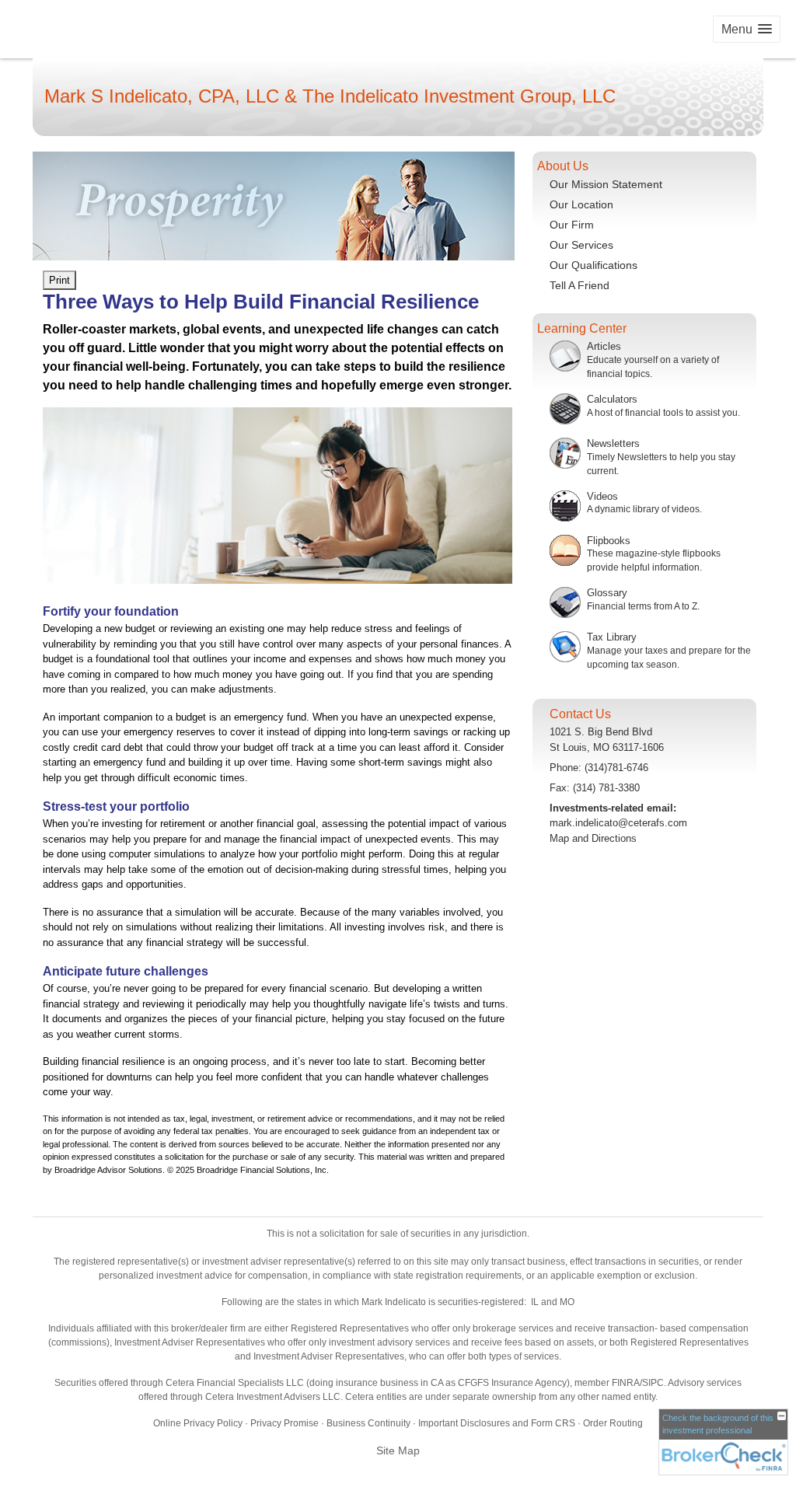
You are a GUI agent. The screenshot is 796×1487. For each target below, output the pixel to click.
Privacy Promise (284, 1423)
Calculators (612, 399)
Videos (602, 496)
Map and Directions (593, 838)
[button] (746, 29)
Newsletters (613, 443)
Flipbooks (608, 540)
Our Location (581, 204)
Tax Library (612, 637)
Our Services (581, 245)
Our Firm (572, 224)
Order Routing (613, 1423)
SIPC (653, 1382)
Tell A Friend (579, 285)
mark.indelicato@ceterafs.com (618, 823)
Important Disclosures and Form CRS (496, 1423)
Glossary (607, 593)
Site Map (398, 1450)
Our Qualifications (593, 265)
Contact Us (580, 714)
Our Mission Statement (606, 184)
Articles (604, 346)
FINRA (626, 1382)
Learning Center (582, 328)
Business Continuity (368, 1423)
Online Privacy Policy (198, 1423)
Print (59, 280)
